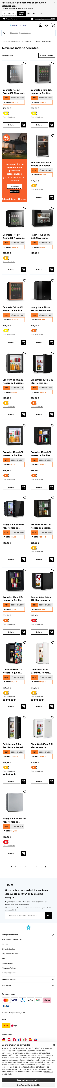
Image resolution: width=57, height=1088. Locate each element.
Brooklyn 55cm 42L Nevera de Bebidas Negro (13, 599)
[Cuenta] (40, 25)
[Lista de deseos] (46, 25)
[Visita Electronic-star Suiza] (14, 1039)
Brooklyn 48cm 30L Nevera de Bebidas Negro (13, 454)
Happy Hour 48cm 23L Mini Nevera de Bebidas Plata (14, 820)
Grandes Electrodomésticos (11, 41)
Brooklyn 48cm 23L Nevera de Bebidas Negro (13, 381)
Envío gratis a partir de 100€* (45, 19)
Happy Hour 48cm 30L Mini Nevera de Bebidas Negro (41, 309)
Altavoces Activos (9, 968)
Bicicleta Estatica (8, 949)
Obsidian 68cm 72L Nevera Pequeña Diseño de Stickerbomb (13, 671)
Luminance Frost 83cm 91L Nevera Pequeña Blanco (40, 671)
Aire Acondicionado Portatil (12, 939)
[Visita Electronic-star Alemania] (3, 1039)
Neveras (28, 41)
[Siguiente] (45, 866)
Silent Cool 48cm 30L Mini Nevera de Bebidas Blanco (42, 746)
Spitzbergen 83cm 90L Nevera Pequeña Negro (14, 746)
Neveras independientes (44, 41)
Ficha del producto (9, 117)
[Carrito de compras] (53, 25)
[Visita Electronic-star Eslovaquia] (35, 1039)
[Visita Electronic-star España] (30, 1039)
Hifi (3, 958)
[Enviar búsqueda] (4, 33)
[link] (14, 73)
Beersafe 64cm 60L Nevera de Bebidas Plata (41, 92)
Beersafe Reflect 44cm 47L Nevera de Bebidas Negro (14, 236)
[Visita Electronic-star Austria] (9, 1039)
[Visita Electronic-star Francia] (19, 1039)
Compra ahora (21, 13)
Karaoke (5, 944)
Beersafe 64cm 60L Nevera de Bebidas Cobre (13, 309)
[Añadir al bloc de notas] (24, 63)
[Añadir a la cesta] (23, 124)
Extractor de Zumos (9, 973)
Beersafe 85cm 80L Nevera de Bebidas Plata (41, 164)
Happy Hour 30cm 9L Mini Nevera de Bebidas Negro (14, 526)
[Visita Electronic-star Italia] (25, 1039)
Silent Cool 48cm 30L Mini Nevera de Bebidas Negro (42, 381)
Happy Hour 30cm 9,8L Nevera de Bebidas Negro (40, 236)
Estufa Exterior (7, 963)
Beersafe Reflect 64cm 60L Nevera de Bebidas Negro (14, 92)
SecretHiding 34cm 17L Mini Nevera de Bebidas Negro (41, 599)
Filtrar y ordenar (48, 55)
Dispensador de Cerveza (11, 954)
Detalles (11, 125)
